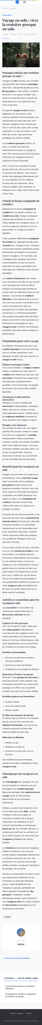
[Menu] (24, 2)
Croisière (13, 8)
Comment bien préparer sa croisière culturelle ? (20, 987)
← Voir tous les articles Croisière (16, 958)
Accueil (5, 8)
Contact (29, 1013)
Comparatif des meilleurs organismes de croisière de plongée (20, 995)
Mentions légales (16, 1013)
